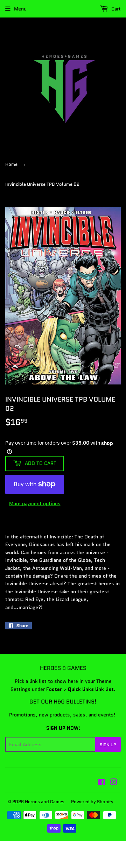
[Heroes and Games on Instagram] (113, 782)
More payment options (35, 503)
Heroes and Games (44, 801)
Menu (20, 8)
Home (11, 164)
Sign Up (108, 745)
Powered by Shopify (92, 801)
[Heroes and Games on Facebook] (101, 782)
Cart (115, 8)
